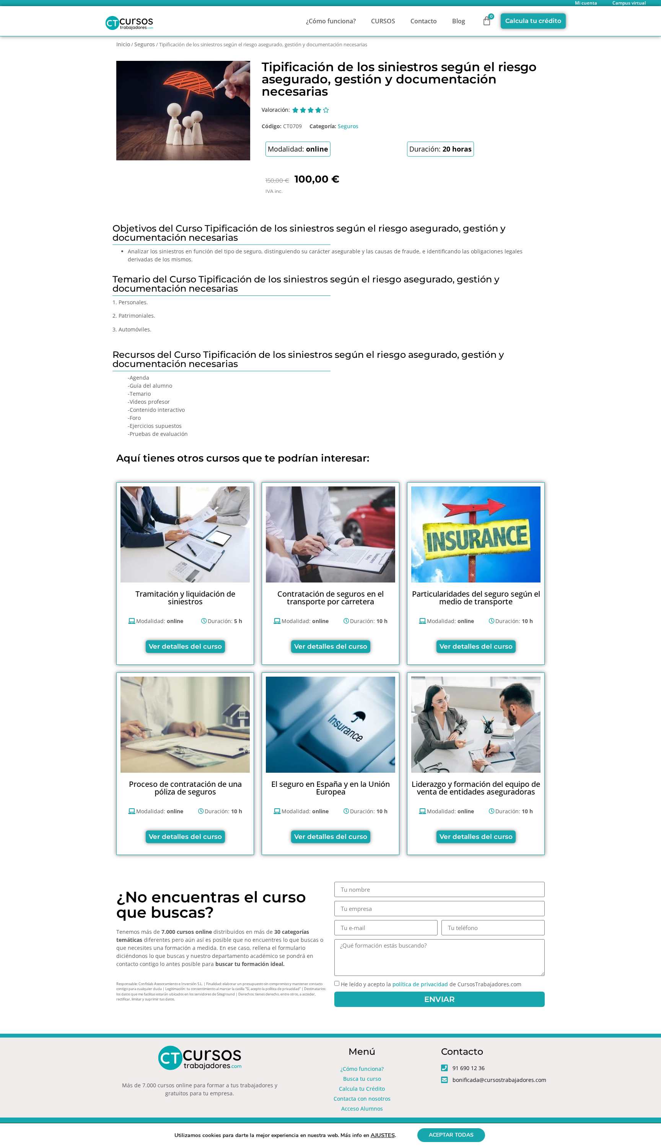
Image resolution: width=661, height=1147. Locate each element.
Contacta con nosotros (362, 1098)
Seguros (144, 44)
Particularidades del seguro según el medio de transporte (476, 598)
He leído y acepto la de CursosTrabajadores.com (431, 984)
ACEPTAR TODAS (451, 1135)
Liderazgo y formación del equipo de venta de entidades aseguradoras (476, 788)
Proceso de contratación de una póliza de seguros (185, 788)
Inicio (123, 44)
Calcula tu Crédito (362, 1088)
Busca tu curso (362, 1078)
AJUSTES (383, 1135)
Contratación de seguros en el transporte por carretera (330, 598)
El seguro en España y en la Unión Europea (330, 788)
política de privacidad (420, 984)
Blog (458, 21)
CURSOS (383, 21)
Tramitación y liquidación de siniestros (185, 598)
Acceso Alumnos (362, 1108)
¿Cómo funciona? (331, 21)
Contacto (423, 21)
